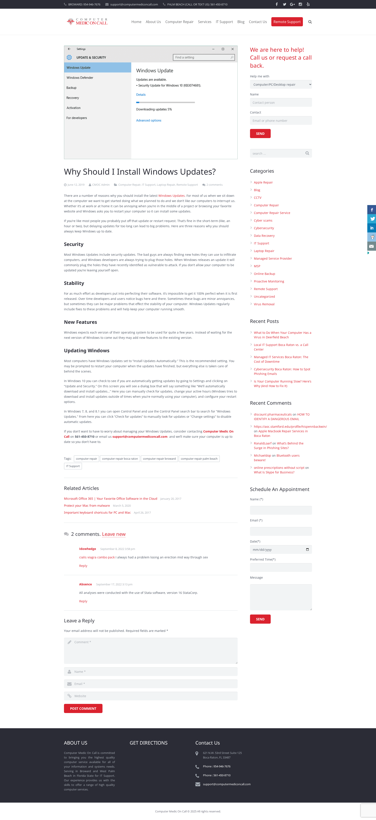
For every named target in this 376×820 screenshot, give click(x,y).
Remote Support (187, 185)
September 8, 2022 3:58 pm (117, 549)
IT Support (149, 185)
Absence (85, 584)
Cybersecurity (264, 228)
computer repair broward (159, 459)
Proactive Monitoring (269, 281)
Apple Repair (263, 182)
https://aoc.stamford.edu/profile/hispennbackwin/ (290, 426)
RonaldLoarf (263, 443)
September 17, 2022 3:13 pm (114, 584)
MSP (257, 266)
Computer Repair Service (272, 213)
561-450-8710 (218, 4)
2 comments (214, 185)
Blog (257, 190)
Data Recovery (264, 236)
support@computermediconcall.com (134, 4)
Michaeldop (262, 455)
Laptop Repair (166, 185)
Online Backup (264, 274)
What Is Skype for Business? (274, 472)
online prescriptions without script (279, 468)
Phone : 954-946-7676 (216, 766)
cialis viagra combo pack (97, 557)
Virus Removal (264, 304)
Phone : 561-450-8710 (216, 775)
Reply (83, 566)
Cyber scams (263, 220)
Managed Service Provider (273, 258)
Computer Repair (129, 185)
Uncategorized (264, 296)
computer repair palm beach (199, 459)
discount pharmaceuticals (273, 414)
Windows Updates (171, 196)
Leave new (114, 534)
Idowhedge (87, 549)
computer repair (86, 459)
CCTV (257, 197)
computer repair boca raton (120, 459)
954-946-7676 (91, 4)
